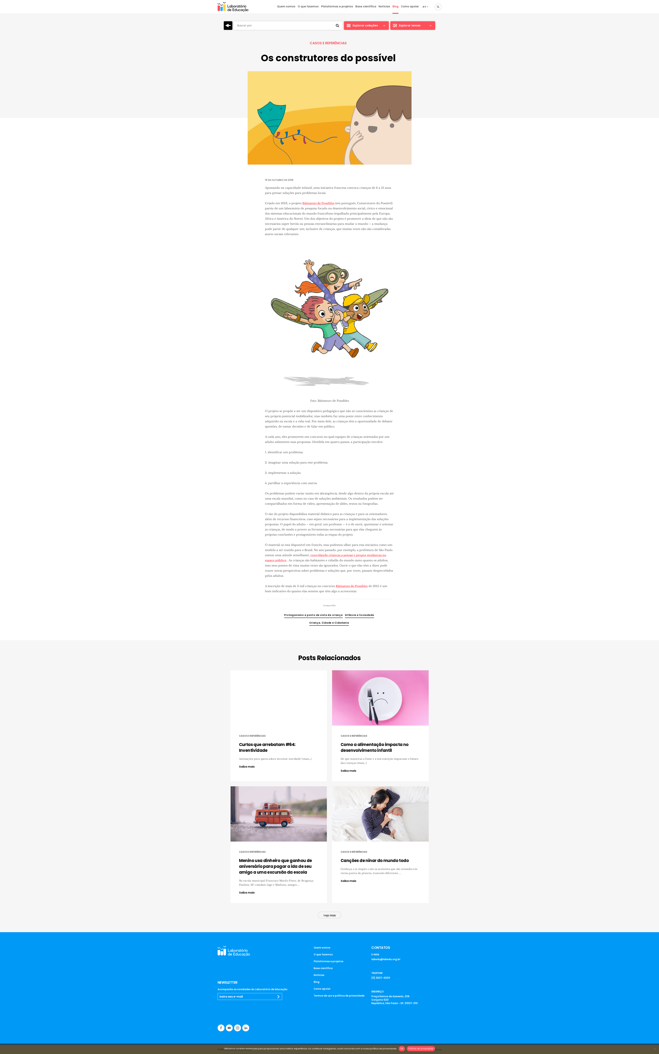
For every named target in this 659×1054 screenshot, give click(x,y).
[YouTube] (229, 1027)
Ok (401, 1048)
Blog (395, 6)
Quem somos (286, 6)
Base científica (365, 6)
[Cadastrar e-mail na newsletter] (278, 996)
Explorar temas (409, 25)
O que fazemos (308, 6)
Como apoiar (410, 6)
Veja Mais (329, 915)
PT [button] (424, 7)
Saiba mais (247, 766)
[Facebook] (221, 1027)
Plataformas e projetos (337, 6)
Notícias (384, 6)
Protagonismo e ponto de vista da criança (313, 615)
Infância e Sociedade (359, 615)
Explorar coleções (365, 25)
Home (228, 25)
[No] (654, 1048)
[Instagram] (237, 1027)
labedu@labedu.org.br (385, 959)
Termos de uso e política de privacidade (339, 995)
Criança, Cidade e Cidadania (329, 622)
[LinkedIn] (245, 1027)
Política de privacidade (420, 1048)
